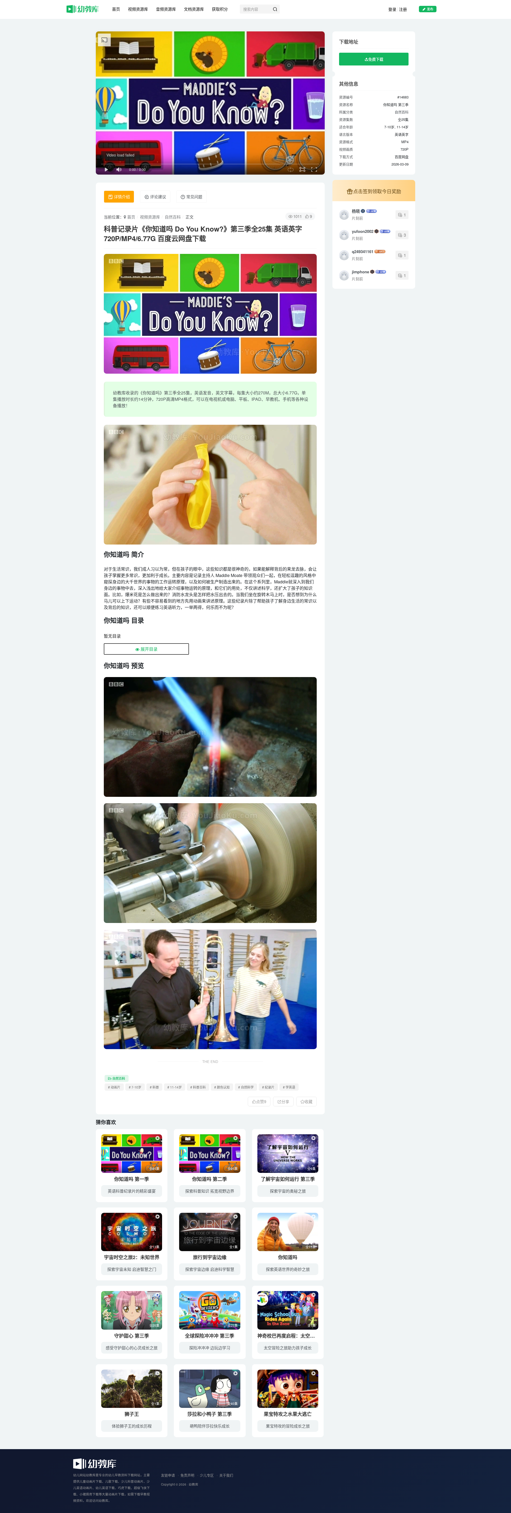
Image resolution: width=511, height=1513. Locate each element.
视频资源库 (138, 9)
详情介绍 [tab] (121, 196)
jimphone (360, 272)
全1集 (233, 1246)
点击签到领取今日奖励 (377, 191)
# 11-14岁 (174, 1087)
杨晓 (356, 211)
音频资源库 (166, 9)
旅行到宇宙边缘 (209, 1257)
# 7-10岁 (135, 1087)
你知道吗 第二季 (209, 1179)
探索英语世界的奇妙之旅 (288, 1269)
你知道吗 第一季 (131, 1179)
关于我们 (226, 1475)
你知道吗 (287, 1257)
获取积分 (220, 9)
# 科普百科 (198, 1087)
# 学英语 (289, 1087)
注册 (403, 9)
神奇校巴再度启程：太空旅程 (288, 1335)
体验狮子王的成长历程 (132, 1426)
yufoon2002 (362, 231)
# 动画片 (114, 1087)
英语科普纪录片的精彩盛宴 (132, 1191)
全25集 (154, 1168)
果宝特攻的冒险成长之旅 (288, 1426)
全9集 (311, 1168)
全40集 (233, 1403)
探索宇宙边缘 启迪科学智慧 (209, 1269)
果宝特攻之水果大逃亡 (288, 1414)
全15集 (311, 1246)
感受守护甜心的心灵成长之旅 (132, 1347)
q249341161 (362, 251)
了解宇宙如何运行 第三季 (288, 1179)
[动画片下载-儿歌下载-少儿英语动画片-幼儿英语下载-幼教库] (94, 1463)
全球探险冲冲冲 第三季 (209, 1335)
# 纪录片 (268, 1087)
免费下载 (375, 59)
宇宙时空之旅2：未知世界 (131, 1257)
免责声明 (187, 1475)
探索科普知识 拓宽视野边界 (209, 1191)
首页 (116, 9)
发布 (430, 9)
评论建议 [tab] (157, 196)
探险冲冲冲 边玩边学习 (209, 1347)
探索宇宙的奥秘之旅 (288, 1191)
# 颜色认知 (222, 1087)
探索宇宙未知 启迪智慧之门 (131, 1269)
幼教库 (193, 1484)
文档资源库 (194, 9)
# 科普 (154, 1087)
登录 (392, 9)
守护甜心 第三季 (131, 1335)
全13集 (154, 1246)
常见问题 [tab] (193, 196)
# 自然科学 (246, 1087)
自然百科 (173, 217)
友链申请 (168, 1475)
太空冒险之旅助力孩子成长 (288, 1347)
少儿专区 (207, 1475)
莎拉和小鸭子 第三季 (209, 1414)
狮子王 (132, 1414)
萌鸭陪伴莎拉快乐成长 (210, 1426)
